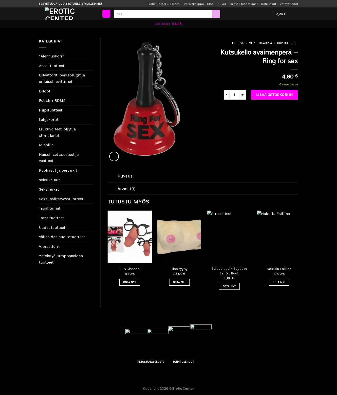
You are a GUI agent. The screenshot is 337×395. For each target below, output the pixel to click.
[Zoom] (114, 156)
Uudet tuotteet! (52, 227)
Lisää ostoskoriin (274, 94)
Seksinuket (49, 189)
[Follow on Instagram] (259, 14)
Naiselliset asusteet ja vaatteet (59, 157)
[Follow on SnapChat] (266, 14)
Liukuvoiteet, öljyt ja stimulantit (57, 132)
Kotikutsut (268, 3)
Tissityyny (179, 269)
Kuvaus (125, 176)
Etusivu (238, 43)
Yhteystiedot (289, 3)
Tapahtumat (49, 208)
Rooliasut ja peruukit (58, 170)
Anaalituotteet (51, 65)
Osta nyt (129, 282)
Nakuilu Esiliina (279, 269)
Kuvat (222, 3)
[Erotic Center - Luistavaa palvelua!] (69, 13)
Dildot (44, 91)
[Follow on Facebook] (253, 14)
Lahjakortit (48, 119)
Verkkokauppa (194, 3)
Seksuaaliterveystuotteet (61, 199)
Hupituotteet (50, 110)
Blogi (210, 3)
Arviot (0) (126, 188)
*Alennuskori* (51, 56)
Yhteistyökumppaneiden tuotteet (61, 259)
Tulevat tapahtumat (243, 3)
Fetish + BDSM (52, 100)
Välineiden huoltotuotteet (62, 236)
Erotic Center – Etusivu (164, 3)
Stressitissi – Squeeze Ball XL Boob (229, 271)
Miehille (46, 145)
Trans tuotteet (51, 217)
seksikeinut (49, 180)
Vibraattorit (49, 246)
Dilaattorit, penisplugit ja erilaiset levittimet (62, 78)
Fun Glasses (130, 269)
